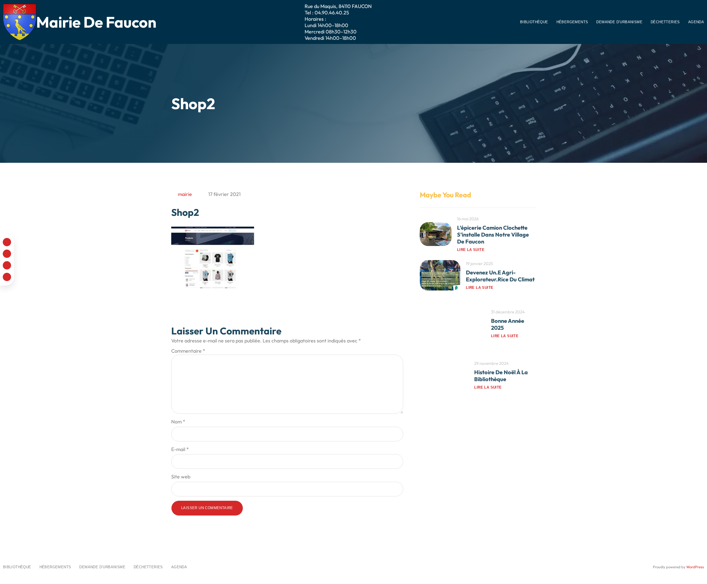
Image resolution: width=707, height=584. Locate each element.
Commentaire (188, 351)
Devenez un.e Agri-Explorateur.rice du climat (500, 276)
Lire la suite (470, 250)
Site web (180, 476)
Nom (178, 421)
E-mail (180, 449)
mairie (185, 194)
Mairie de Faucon (96, 22)
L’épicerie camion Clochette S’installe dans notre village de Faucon (493, 234)
